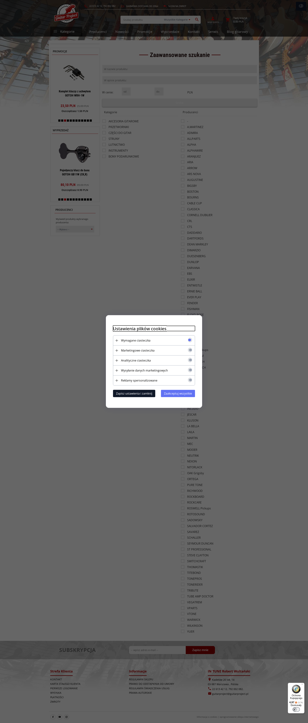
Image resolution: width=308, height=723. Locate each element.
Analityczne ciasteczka (136, 360)
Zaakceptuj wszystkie (178, 393)
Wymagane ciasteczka (135, 340)
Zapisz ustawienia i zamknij (134, 393)
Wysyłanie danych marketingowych (144, 370)
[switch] (296, 709)
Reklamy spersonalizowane (139, 380)
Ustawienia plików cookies (139, 328)
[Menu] (302, 685)
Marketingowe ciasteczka (138, 350)
